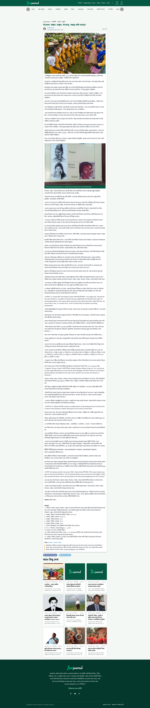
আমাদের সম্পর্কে (106, 705)
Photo (98, 3)
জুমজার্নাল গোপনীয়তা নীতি (118, 705)
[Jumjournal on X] (79, 694)
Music (93, 3)
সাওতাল (55, 542)
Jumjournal (46, 22)
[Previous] (28, 9)
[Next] (122, 9)
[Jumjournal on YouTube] (75, 694)
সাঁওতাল (50, 542)
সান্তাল (59, 542)
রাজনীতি (54, 22)
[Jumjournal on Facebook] (71, 694)
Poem (108, 3)
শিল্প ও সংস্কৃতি (61, 22)
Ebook (103, 3)
